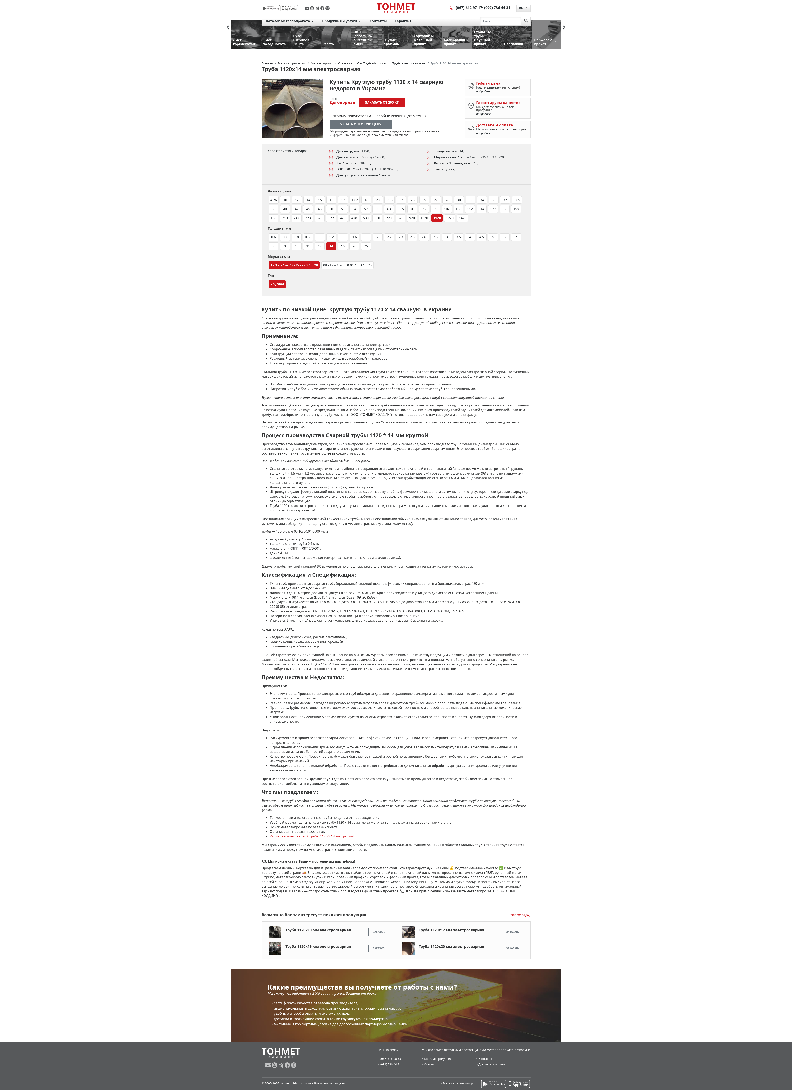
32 (470, 200)
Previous (228, 27)
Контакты (378, 21)
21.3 (389, 200)
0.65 (308, 237)
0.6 (273, 237)
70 (412, 209)
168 (273, 218)
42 (296, 209)
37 (505, 200)
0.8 (296, 237)
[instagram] (327, 8)
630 (377, 218)
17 (343, 200)
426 (342, 218)
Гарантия (403, 21)
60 (377, 209)
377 (331, 218)
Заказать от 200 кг (382, 102)
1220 (450, 218)
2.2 (389, 237)
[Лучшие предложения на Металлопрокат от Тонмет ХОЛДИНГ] (396, 8)
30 (459, 200)
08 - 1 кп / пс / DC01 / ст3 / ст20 (347, 265)
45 (308, 209)
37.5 (517, 200)
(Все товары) (520, 915)
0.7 (285, 237)
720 (389, 218)
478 (354, 218)
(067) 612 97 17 (469, 7)
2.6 (424, 237)
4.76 (273, 200)
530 (366, 218)
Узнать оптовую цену (361, 124)
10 (285, 200)
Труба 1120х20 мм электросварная (451, 946)
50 (331, 209)
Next (564, 27)
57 (366, 209)
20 (378, 200)
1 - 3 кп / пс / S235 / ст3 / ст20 (294, 265)
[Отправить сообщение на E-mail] (307, 8)
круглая (277, 284)
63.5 (400, 209)
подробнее (483, 91)
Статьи (429, 1064)
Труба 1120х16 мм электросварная (318, 946)
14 (308, 200)
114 (481, 209)
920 (412, 218)
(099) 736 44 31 (497, 7)
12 (297, 200)
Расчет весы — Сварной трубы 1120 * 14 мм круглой (312, 836)
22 (401, 200)
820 (400, 218)
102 (447, 209)
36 (493, 200)
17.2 (354, 200)
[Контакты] (452, 7)
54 (354, 209)
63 (389, 209)
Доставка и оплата (491, 1064)
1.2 (331, 237)
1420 (462, 218)
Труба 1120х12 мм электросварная (451, 929)
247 (296, 218)
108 (458, 209)
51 (343, 209)
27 (436, 200)
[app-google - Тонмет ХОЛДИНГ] (271, 8)
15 (320, 200)
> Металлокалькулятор (457, 1083)
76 (424, 209)
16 (331, 200)
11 (308, 246)
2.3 (400, 237)
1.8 (366, 237)
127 (493, 209)
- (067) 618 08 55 (389, 1059)
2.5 (412, 237)
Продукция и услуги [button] (340, 21)
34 (482, 200)
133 (504, 209)
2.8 (435, 237)
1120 (437, 218)
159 (516, 209)
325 (319, 218)
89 (435, 209)
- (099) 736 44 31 (389, 1064)
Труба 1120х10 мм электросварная (318, 929)
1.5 (343, 237)
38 (273, 209)
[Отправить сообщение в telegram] (317, 8)
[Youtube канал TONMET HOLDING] (312, 8)
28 (447, 200)
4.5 (481, 237)
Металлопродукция (438, 1059)
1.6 (354, 237)
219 (285, 218)
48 (320, 209)
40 (285, 209)
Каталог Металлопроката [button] (288, 21)
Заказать (379, 932)
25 (424, 200)
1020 (424, 218)
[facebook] (322, 8)
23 (413, 200)
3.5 (458, 237)
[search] (526, 21)
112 (470, 209)
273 (308, 218)
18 (366, 200)
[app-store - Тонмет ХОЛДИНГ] (289, 8)
